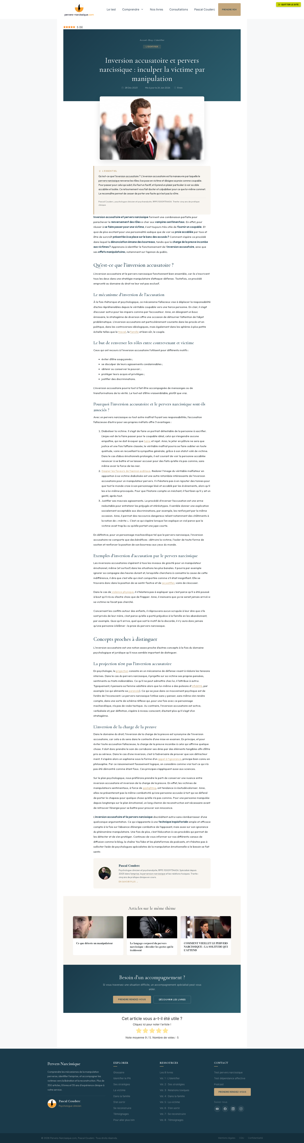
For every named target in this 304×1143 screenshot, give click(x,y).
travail (122, 331)
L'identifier (159, 40)
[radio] (139, 1031)
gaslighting (149, 787)
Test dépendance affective (229, 1078)
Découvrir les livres (172, 999)
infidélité (197, 686)
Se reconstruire (122, 1108)
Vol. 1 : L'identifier (170, 1078)
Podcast (219, 1084)
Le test (111, 9)
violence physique (122, 592)
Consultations (178, 9)
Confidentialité (255, 1138)
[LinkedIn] (233, 1109)
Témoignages (121, 1113)
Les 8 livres (166, 1072)
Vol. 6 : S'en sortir (170, 1108)
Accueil (143, 40)
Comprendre (130, 9)
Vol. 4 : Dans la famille (172, 1096)
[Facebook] (225, 1109)
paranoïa (134, 690)
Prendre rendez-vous (132, 999)
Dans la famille (121, 1096)
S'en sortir (119, 1102)
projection (122, 671)
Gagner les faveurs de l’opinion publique (125, 471)
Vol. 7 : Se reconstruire (173, 1113)
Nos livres (156, 9)
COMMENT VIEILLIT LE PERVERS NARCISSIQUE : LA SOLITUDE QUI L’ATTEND (206, 946)
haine (147, 441)
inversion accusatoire (127, 176)
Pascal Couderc (204, 9)
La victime (119, 1090)
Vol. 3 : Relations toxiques (174, 1090)
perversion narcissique (153, 873)
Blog (150, 40)
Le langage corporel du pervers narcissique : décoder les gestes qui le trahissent (151, 946)
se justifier (168, 582)
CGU (241, 1138)
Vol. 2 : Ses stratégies (172, 1084)
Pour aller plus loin (124, 1119)
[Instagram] (241, 1109)
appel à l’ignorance (169, 759)
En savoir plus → (128, 881)
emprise (135, 873)
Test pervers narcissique (228, 1072)
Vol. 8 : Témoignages (171, 1119)
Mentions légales (226, 1138)
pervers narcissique (109, 180)
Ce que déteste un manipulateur (94, 943)
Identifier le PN (122, 1078)
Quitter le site (290, 4)
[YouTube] (217, 1109)
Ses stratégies (121, 1084)
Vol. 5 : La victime (170, 1102)
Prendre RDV (229, 9)
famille (134, 331)
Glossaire (118, 1072)
